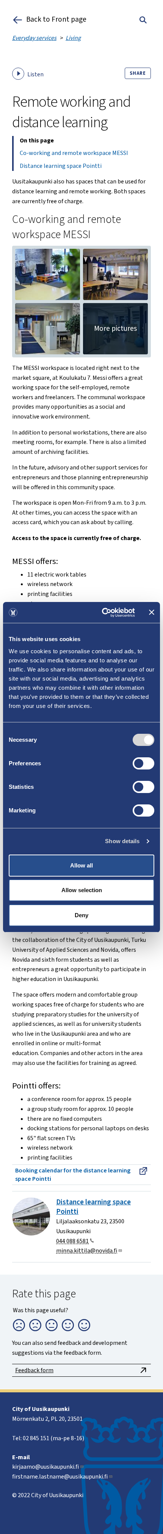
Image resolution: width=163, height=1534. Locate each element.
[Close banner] (151, 612)
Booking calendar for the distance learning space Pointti (72, 1174)
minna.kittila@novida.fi (86, 1250)
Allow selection (81, 890)
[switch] (143, 763)
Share (138, 73)
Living (73, 38)
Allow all (81, 865)
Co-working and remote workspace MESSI (74, 153)
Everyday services (34, 38)
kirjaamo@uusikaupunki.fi (45, 1467)
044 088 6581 (72, 1241)
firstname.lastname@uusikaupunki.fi (60, 1476)
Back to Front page (56, 19)
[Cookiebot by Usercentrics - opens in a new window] (102, 613)
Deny (81, 915)
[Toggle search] (143, 19)
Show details (122, 841)
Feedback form (34, 1370)
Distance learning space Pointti (61, 166)
